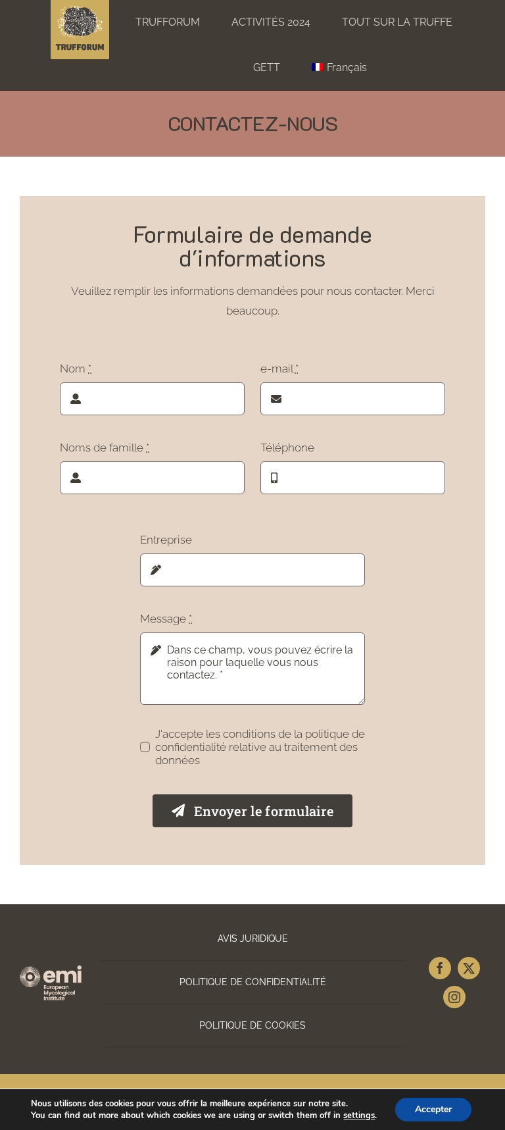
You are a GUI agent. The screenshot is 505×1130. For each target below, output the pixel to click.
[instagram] (454, 997)
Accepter (433, 1109)
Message (166, 618)
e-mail (279, 368)
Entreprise (166, 539)
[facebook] (440, 968)
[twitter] (469, 968)
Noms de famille (104, 447)
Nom (75, 368)
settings (359, 1115)
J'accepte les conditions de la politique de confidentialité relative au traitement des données (260, 747)
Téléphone (287, 447)
